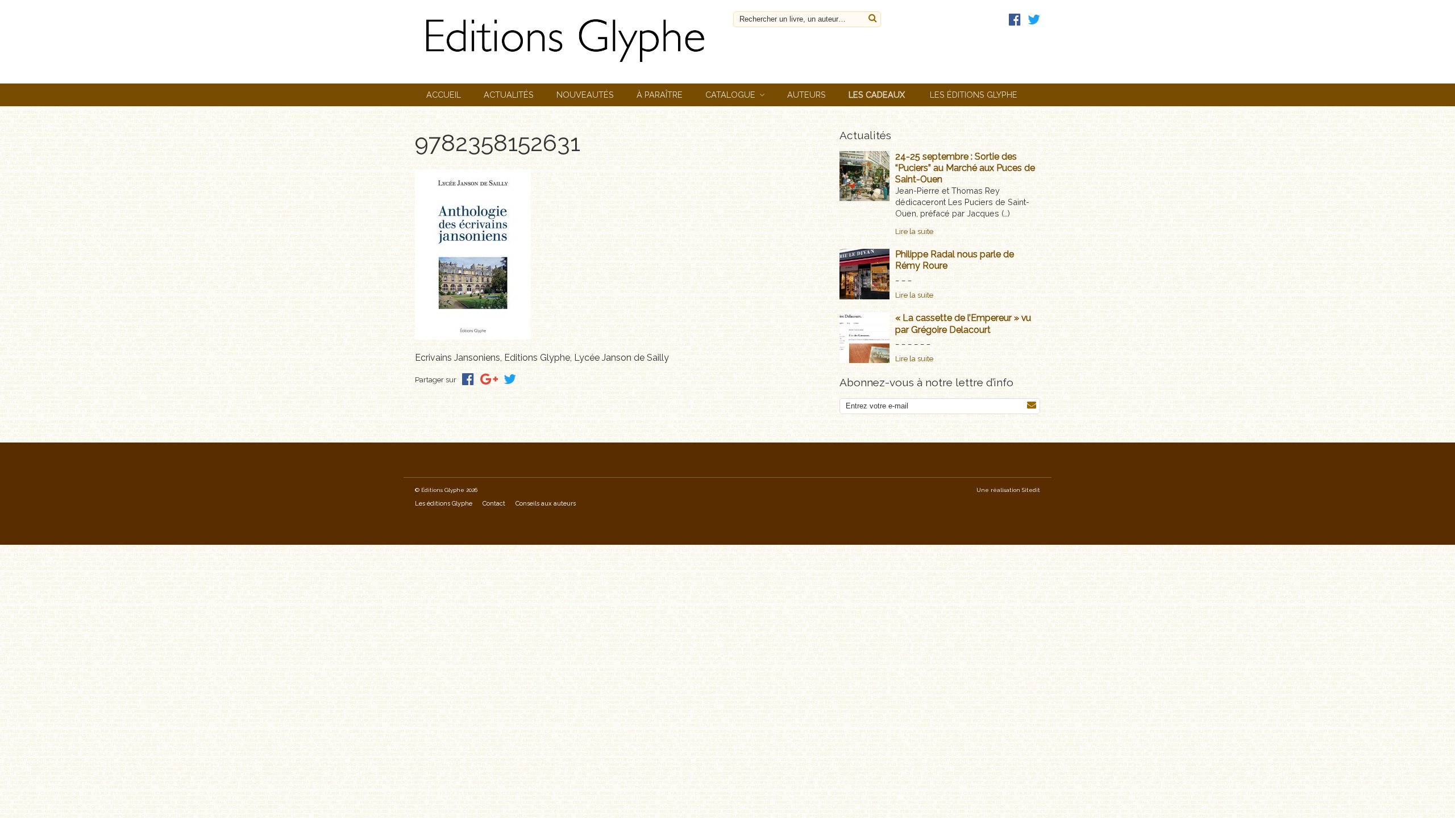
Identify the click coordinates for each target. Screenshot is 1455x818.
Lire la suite (914, 231)
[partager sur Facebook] (468, 379)
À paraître (660, 94)
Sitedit (1031, 490)
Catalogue (730, 94)
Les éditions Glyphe (973, 94)
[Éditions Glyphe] (568, 65)
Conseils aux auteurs (546, 503)
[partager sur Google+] (489, 379)
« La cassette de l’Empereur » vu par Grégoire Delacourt (963, 323)
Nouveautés (585, 94)
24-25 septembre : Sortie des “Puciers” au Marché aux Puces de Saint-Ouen (965, 168)
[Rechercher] (872, 18)
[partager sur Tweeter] (510, 379)
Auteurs (806, 94)
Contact (494, 503)
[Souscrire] (1032, 405)
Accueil (443, 94)
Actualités (509, 94)
